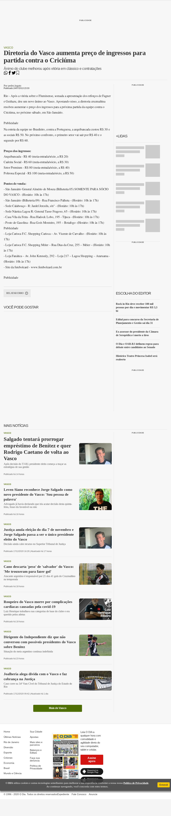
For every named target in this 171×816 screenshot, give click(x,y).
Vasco (8, 47)
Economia (9, 763)
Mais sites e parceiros (36, 743)
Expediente (63, 794)
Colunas (8, 757)
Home (7, 731)
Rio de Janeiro (11, 742)
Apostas (34, 737)
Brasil (7, 768)
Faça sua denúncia (35, 759)
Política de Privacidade (36, 767)
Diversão (8, 747)
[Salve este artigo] (18, 74)
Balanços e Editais (36, 751)
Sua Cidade (36, 731)
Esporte (8, 752)
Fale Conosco (79, 794)
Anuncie (93, 794)
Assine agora (92, 759)
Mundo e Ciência (13, 773)
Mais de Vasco (57, 708)
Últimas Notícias (12, 737)
